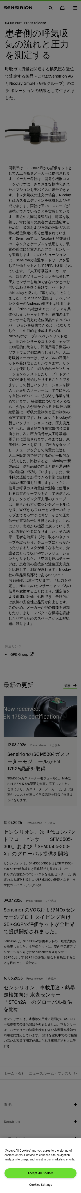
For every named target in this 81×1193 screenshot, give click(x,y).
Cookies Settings (40, 1184)
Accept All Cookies (40, 1173)
